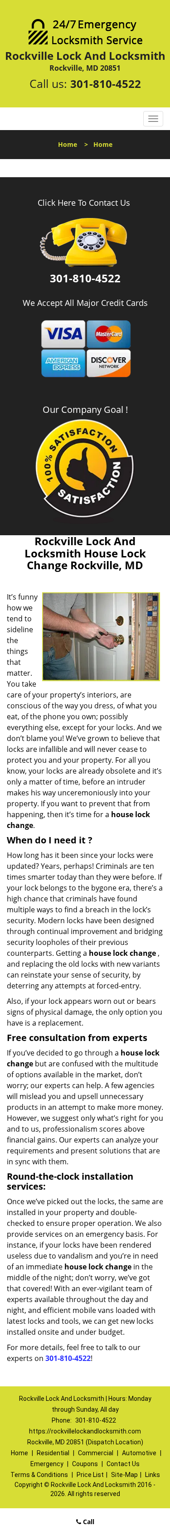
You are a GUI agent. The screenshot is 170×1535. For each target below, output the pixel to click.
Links (152, 1474)
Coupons (85, 1463)
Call (87, 1521)
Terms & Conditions (39, 1474)
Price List (90, 1474)
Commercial (95, 1453)
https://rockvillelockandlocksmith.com (85, 1431)
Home (67, 144)
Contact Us (123, 1463)
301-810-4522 (105, 83)
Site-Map (124, 1474)
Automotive (139, 1453)
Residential (53, 1453)
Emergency (46, 1463)
